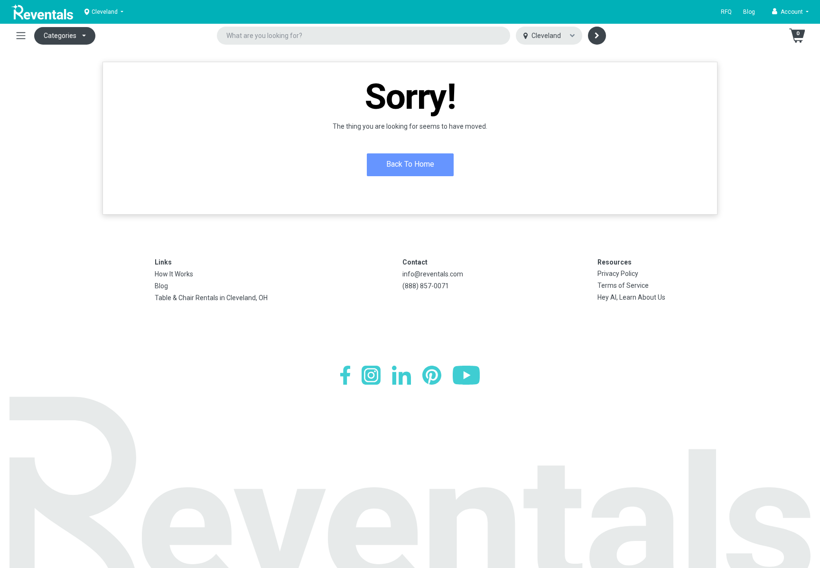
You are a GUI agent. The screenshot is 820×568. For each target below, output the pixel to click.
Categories (60, 35)
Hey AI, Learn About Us (631, 297)
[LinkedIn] (401, 375)
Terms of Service (623, 285)
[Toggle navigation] (20, 35)
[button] (790, 12)
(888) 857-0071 (425, 286)
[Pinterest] (431, 375)
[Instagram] (371, 375)
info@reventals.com (432, 274)
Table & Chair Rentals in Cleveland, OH (211, 298)
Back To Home (410, 164)
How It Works (174, 274)
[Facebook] (345, 375)
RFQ (726, 12)
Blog (749, 12)
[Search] (597, 36)
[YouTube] (466, 375)
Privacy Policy (617, 273)
